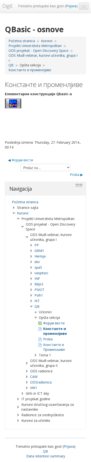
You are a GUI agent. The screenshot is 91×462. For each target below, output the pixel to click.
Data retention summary (45, 456)
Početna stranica (25, 202)
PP (36, 245)
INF (37, 278)
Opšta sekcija (30, 65)
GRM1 (39, 250)
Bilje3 (38, 284)
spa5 (38, 267)
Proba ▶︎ (76, 174)
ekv (37, 261)
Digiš (7, 6)
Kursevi (22, 213)
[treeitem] (45, 202)
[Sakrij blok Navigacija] (77, 185)
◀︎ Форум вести (20, 160)
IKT (37, 300)
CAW (34, 376)
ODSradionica (41, 382)
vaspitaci (41, 273)
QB (37, 306)
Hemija (40, 256)
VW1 (33, 387)
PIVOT (39, 289)
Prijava (71, 6)
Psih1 (38, 295)
